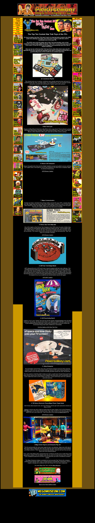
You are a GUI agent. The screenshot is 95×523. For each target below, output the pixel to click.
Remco (26, 409)
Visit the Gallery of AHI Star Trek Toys (47, 327)
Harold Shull (62, 412)
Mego (28, 411)
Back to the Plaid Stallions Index (47, 484)
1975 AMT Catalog (47, 277)
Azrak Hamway (60, 320)
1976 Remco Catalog (47, 171)
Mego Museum (56, 465)
